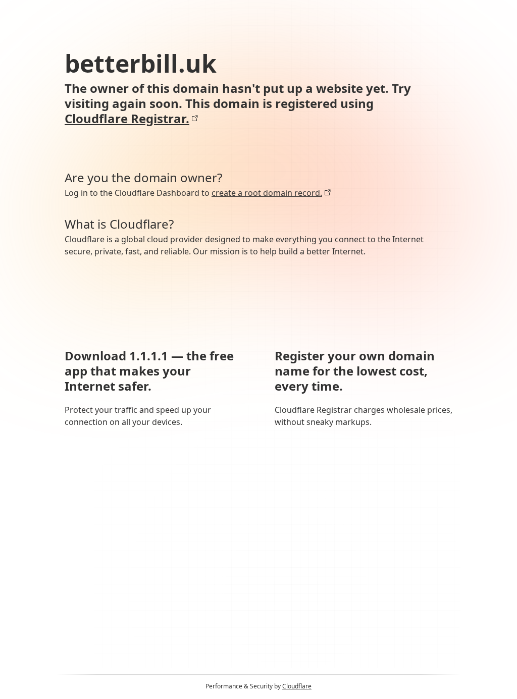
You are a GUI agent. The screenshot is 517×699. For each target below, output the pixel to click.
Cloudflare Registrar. (127, 118)
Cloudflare (297, 686)
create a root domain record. (267, 192)
